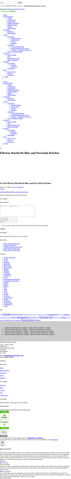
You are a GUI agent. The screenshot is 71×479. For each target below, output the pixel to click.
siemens (13, 320)
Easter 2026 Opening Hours (12, 243)
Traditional (37, 320)
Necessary (5, 463)
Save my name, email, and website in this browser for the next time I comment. (25, 225)
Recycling (7, 296)
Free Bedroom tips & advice (12, 279)
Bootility (6, 269)
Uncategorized (8, 302)
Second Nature (8, 297)
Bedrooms (7, 262)
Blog (1, 388)
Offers (5, 289)
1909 (1, 314)
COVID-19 (7, 276)
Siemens (6, 299)
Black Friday (7, 266)
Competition (7, 274)
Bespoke (26, 314)
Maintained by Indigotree (35, 438)
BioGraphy (7, 264)
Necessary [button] (3, 461)
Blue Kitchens (8, 267)
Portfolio (2, 378)
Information (22, 317)
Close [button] (49, 439)
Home (2, 368)
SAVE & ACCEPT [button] (5, 478)
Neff (5, 287)
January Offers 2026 (10, 245)
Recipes (6, 294)
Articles (7, 314)
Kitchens (6, 286)
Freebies (6, 282)
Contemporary (52, 314)
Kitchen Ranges (4, 370)
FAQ (1, 393)
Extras (5, 277)
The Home (3, 373)
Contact (2, 390)
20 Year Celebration (9, 257)
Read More (54, 439)
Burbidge (6, 271)
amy (14, 187)
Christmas (7, 272)
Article (6, 259)
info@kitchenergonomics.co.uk (35, 6)
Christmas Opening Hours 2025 (13, 247)
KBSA (6, 284)
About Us (3, 385)
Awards (6, 261)
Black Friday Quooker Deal (12, 248)
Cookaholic (60, 314)
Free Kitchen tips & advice (11, 281)
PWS (5, 291)
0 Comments (20, 187)
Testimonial (7, 301)
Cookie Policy (4, 395)
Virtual (6, 306)
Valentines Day (8, 304)
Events (66, 314)
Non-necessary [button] (4, 469)
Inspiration (32, 317)
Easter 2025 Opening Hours (12, 250)
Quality (6, 292)
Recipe (1, 320)
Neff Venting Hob (57, 317)
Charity (35, 314)
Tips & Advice (27, 320)
